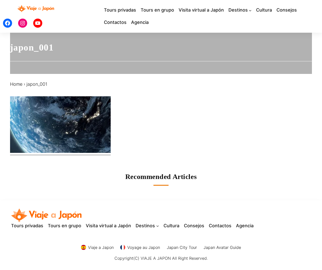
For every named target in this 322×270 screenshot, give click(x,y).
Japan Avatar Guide (222, 247)
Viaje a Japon (101, 247)
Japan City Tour (182, 247)
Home (16, 84)
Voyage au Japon (143, 247)
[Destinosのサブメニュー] (250, 10)
